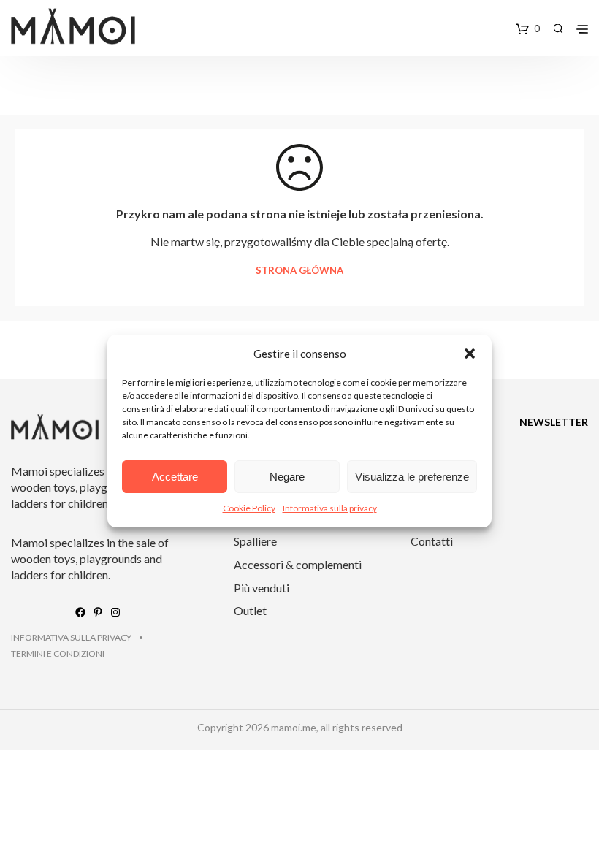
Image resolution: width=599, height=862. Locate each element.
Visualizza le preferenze (412, 476)
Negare (287, 476)
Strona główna (299, 271)
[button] (469, 353)
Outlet (250, 610)
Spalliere (255, 541)
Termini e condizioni (57, 653)
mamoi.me (293, 727)
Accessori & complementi (298, 564)
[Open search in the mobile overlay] (558, 28)
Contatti (432, 541)
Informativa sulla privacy (330, 508)
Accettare (175, 476)
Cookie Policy (249, 508)
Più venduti (261, 588)
